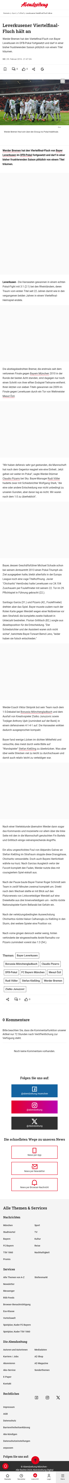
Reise (37, 1245)
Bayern (6, 1239)
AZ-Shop (38, 1356)
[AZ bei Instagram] (47, 1398)
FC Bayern (8, 1245)
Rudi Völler (54, 478)
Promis (6, 1259)
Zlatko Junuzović (15, 989)
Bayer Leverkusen (27, 955)
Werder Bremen (12, 150)
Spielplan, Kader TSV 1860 (16, 1331)
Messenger (9, 1291)
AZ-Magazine (41, 1363)
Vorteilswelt (9, 1318)
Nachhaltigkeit (42, 1252)
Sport (14, 13)
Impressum (9, 1407)
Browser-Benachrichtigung (16, 1304)
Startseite (6, 13)
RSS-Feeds (8, 1297)
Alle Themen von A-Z (13, 1277)
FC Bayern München (33, 972)
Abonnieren (9, 1363)
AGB (5, 1414)
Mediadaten (40, 1349)
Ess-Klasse (8, 1311)
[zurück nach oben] (35, 1460)
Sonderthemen (42, 1370)
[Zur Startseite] (34, 7)
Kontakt (7, 1383)
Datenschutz (9, 1420)
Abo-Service (9, 1370)
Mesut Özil (9, 396)
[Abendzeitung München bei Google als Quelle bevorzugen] (42, 69)
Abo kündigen (10, 1434)
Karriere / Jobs (10, 1356)
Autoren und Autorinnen (15, 1349)
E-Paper (7, 1377)
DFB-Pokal (26, 155)
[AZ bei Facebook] (36, 1398)
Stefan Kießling (27, 748)
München (8, 1225)
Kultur (37, 1239)
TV (35, 1232)
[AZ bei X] (58, 1398)
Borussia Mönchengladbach (36, 711)
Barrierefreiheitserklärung (16, 1427)
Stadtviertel (9, 1232)
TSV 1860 (8, 1252)
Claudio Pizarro (11, 478)
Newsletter (8, 1284)
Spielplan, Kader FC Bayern (17, 1325)
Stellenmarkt (41, 1277)
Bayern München (39, 373)
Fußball (21, 13)
